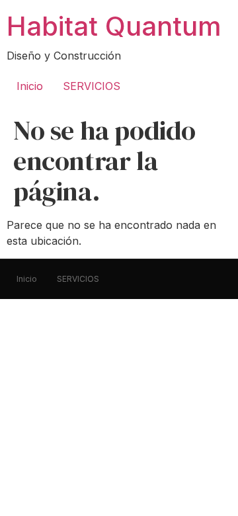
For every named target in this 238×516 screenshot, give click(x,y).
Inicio (30, 86)
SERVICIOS (91, 86)
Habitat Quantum (114, 26)
